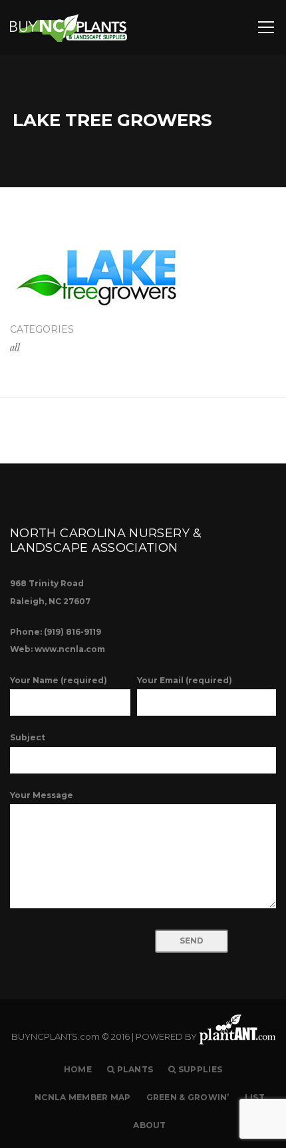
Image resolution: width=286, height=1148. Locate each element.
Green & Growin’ (187, 1097)
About (149, 1125)
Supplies (199, 1069)
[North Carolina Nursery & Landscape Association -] (68, 27)
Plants (133, 1069)
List (255, 1097)
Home (78, 1069)
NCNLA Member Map (82, 1097)
